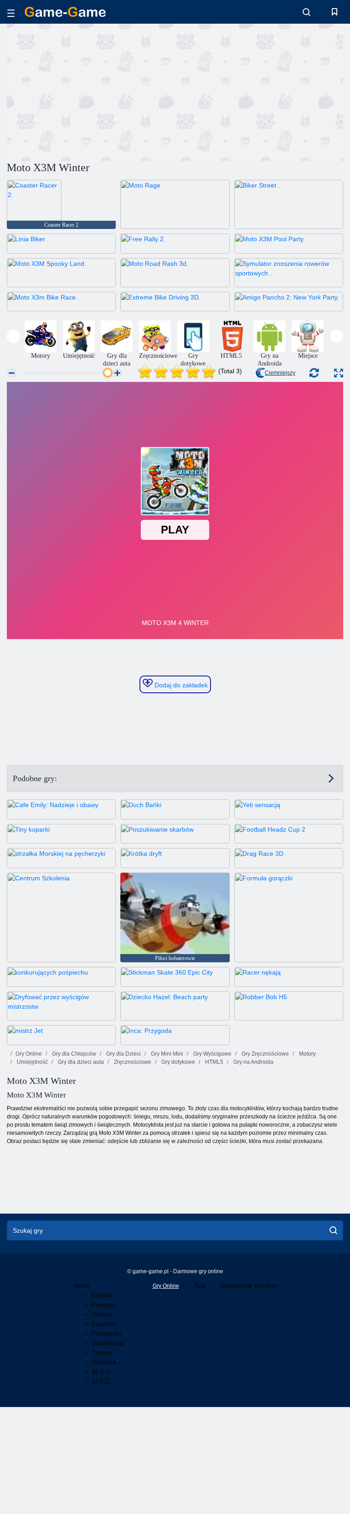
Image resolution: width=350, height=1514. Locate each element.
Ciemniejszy (280, 373)
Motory (307, 1054)
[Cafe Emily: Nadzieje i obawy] (61, 809)
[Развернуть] (338, 373)
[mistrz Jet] (61, 1035)
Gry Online (28, 1054)
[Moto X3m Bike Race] (61, 301)
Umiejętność (31, 1062)
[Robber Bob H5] (288, 1006)
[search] (333, 1230)
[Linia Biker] (61, 243)
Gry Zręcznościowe (264, 1054)
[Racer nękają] (288, 976)
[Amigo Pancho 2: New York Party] (288, 301)
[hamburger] (11, 11)
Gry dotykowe (177, 1062)
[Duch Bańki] (174, 809)
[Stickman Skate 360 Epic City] (174, 976)
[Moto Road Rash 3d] (174, 272)
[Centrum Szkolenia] (61, 918)
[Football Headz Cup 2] (288, 833)
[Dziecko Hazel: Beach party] (174, 1006)
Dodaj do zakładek (180, 685)
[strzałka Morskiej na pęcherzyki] (61, 858)
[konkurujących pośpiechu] (61, 976)
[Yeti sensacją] (288, 809)
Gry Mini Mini (166, 1054)
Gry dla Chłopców (73, 1054)
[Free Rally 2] (174, 243)
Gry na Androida (252, 1062)
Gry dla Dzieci (123, 1054)
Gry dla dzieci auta (80, 1062)
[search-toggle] (306, 11)
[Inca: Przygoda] (174, 1035)
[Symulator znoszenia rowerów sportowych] (288, 272)
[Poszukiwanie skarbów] (174, 833)
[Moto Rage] (174, 204)
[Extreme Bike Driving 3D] (174, 301)
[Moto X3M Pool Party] (288, 243)
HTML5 (213, 1062)
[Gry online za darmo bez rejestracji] (65, 12)
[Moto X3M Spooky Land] (61, 272)
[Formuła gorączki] (288, 918)
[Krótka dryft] (174, 858)
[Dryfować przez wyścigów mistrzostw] (61, 1006)
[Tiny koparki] (61, 833)
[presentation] (13, 336)
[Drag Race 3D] (288, 858)
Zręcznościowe (132, 1062)
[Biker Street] (288, 204)
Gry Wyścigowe (212, 1054)
